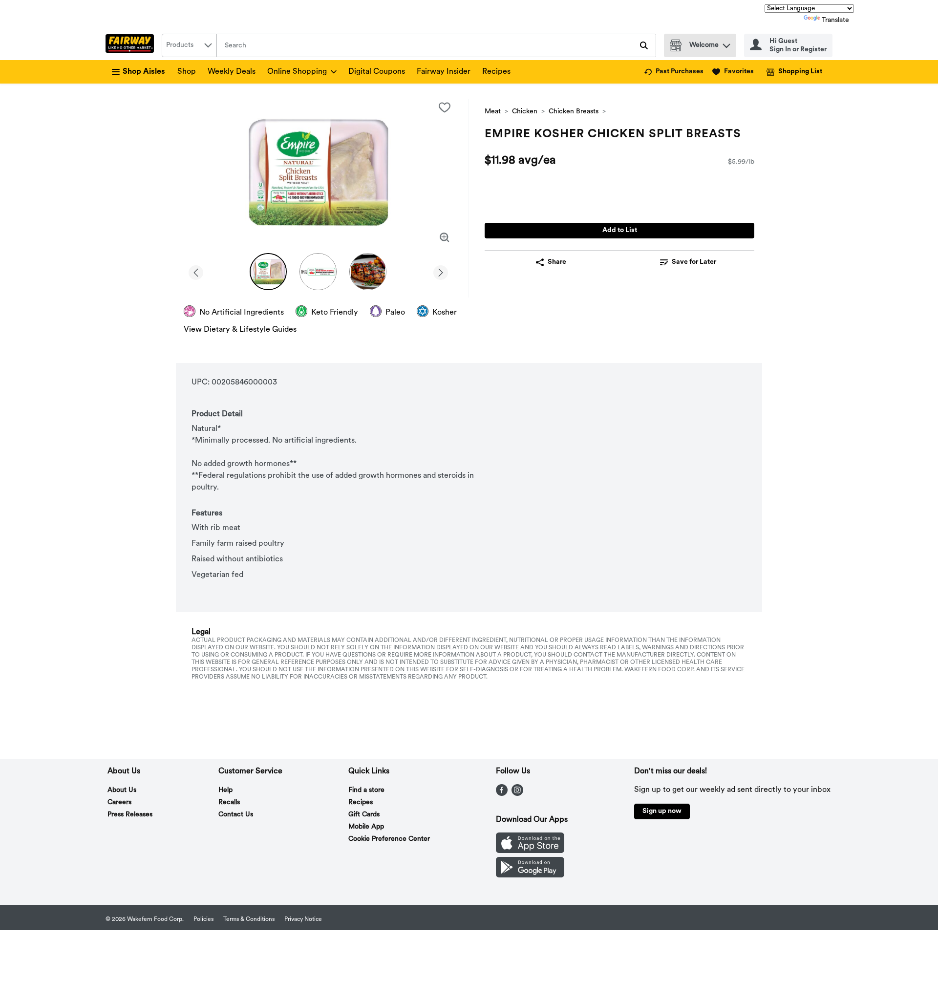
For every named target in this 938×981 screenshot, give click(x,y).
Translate (835, 20)
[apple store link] (530, 851)
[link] (674, 72)
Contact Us (235, 814)
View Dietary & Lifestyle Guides (240, 330)
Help (225, 790)
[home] (132, 45)
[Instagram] (517, 794)
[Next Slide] (440, 271)
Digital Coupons (376, 72)
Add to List (619, 230)
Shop (186, 72)
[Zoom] (444, 237)
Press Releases (129, 814)
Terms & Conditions (249, 919)
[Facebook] (502, 794)
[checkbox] (444, 107)
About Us (121, 790)
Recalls (229, 802)
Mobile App (366, 827)
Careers (119, 802)
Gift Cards (364, 814)
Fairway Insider (443, 72)
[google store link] (530, 875)
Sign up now (662, 811)
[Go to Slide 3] (367, 271)
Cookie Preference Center (389, 839)
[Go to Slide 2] (318, 271)
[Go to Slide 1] (268, 271)
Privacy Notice (303, 919)
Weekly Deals (232, 72)
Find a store (366, 790)
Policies (203, 919)
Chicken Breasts (573, 111)
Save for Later (694, 262)
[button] (726, 43)
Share (557, 262)
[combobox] (189, 45)
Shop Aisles (144, 72)
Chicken (524, 111)
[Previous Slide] (196, 271)
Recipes (496, 72)
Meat (493, 111)
